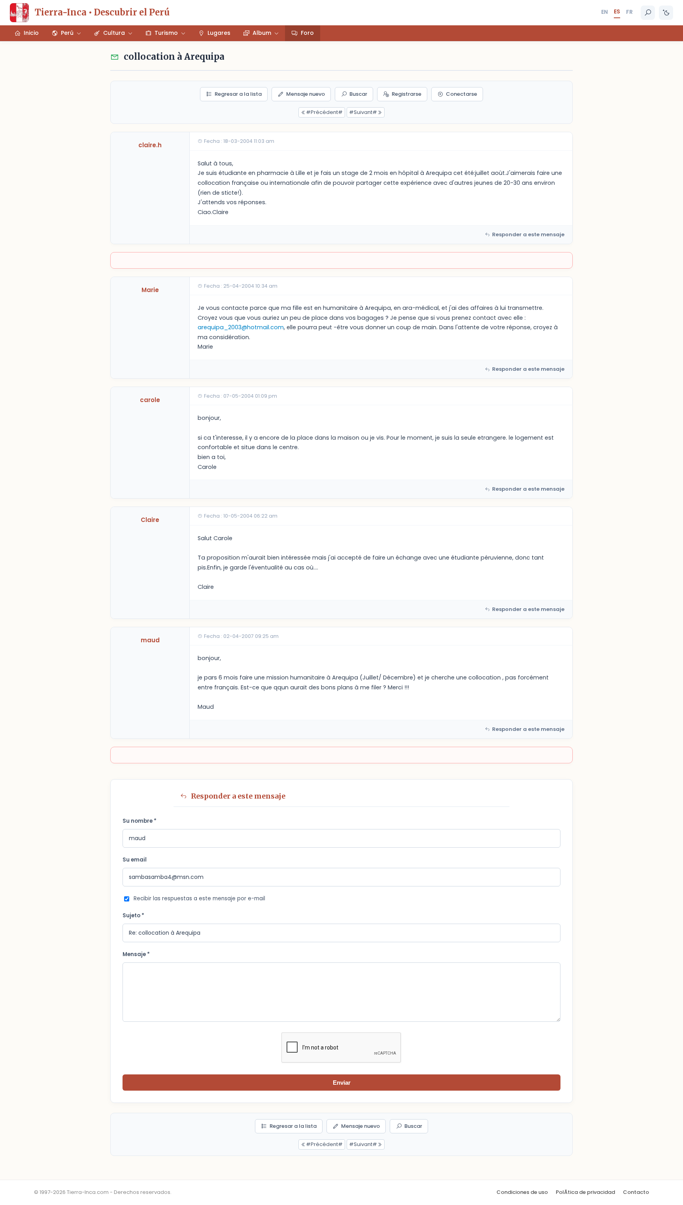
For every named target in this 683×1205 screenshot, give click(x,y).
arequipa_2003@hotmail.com (241, 327)
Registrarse (406, 94)
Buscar (358, 94)
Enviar (342, 1082)
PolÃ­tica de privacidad (585, 1192)
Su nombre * (140, 821)
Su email (135, 859)
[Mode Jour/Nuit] (666, 13)
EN (604, 12)
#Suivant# (363, 112)
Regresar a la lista (238, 94)
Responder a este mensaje (528, 234)
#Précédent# (324, 112)
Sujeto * (133, 915)
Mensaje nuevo (305, 94)
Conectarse (461, 94)
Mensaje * (136, 954)
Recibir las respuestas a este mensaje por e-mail (199, 898)
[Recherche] (648, 13)
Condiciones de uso (522, 1192)
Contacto (636, 1192)
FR (629, 12)
